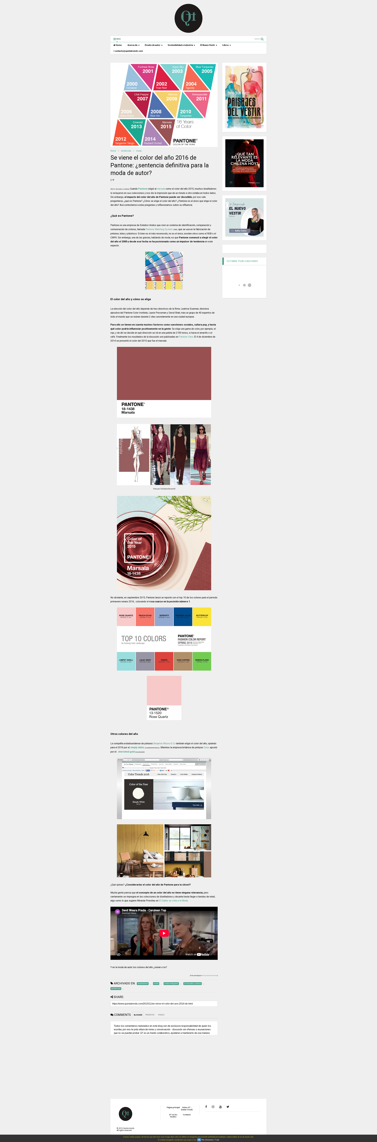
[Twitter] (227, 1107)
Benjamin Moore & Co (164, 743)
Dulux (206, 747)
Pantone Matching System (159, 229)
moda (139, 151)
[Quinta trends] (188, 32)
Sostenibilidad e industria (180, 45)
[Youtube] (220, 1107)
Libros (225, 45)
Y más (217, 1140)
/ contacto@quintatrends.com (128, 51)
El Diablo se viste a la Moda (173, 900)
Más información (207, 1140)
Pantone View (186, 336)
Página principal (173, 1107)
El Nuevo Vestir (207, 45)
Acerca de (132, 45)
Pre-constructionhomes (209, 975)
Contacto (187, 1115)
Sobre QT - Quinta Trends (187, 1108)
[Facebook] (206, 1107)
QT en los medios (173, 1116)
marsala (161, 188)
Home (118, 45)
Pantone (143, 188)
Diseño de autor (152, 45)
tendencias (126, 151)
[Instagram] (213, 1107)
